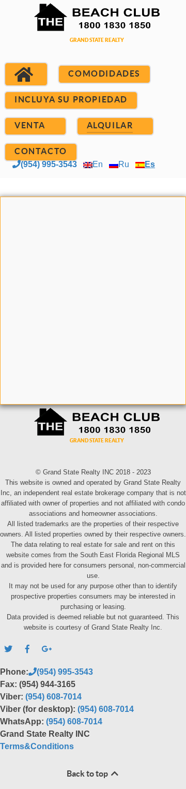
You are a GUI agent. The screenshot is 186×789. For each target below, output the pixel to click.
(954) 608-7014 (53, 696)
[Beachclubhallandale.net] (93, 35)
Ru (123, 164)
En (97, 164)
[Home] (26, 74)
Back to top (88, 773)
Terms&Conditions (37, 746)
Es (150, 164)
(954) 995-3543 (49, 164)
